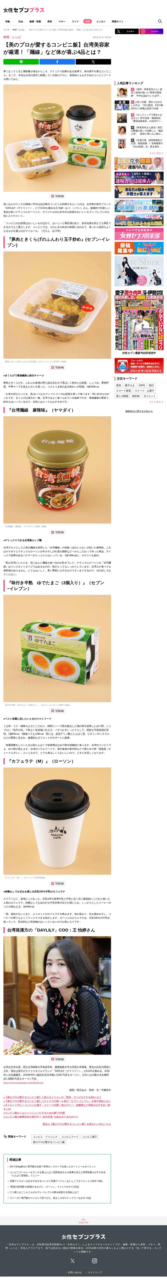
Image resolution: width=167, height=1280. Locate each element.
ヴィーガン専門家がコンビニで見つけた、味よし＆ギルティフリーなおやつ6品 (50, 1198)
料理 (87, 21)
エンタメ (101, 21)
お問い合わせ (75, 1272)
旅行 (151, 385)
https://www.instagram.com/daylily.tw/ (23, 1082)
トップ (6, 30)
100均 (142, 385)
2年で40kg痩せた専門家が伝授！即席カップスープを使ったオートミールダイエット (53, 1166)
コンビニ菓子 (89, 1136)
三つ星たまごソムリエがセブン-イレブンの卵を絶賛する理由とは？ (44, 1192)
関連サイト (117, 21)
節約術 (136, 396)
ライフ (75, 21)
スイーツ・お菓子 (144, 390)
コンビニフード (69, 1136)
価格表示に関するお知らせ (139, 411)
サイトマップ (95, 1272)
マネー (62, 21)
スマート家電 (123, 390)
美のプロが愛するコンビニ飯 (49, 1142)
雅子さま (130, 385)
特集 (7, 21)
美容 (49, 21)
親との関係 (122, 396)
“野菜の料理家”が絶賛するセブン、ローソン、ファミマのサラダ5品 (44, 1186)
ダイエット (150, 396)
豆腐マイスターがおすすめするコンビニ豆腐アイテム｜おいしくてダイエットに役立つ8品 (56, 1181)
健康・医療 (35, 21)
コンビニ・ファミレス (45, 1136)
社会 (20, 21)
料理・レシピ (18, 30)
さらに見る (155, 153)
